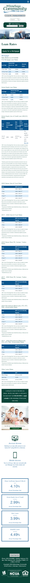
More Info (26, 143)
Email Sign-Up (14, 555)
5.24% (9, 69)
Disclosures (22, 566)
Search (18, 20)
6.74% (12, 99)
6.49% (12, 97)
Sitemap (15, 566)
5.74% (12, 95)
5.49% (9, 74)
